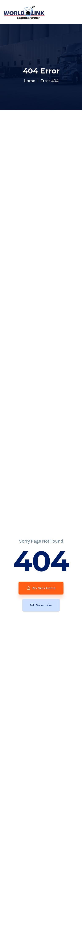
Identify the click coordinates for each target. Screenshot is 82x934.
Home (29, 80)
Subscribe (43, 605)
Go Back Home (44, 588)
